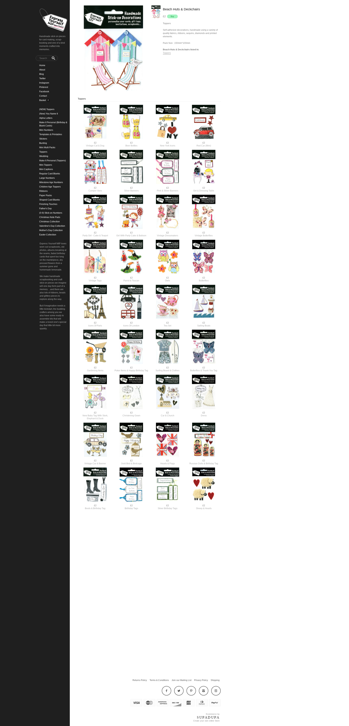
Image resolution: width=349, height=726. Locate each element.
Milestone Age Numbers (51, 182)
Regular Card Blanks (49, 173)
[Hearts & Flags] (167, 440)
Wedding (43, 156)
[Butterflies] (203, 257)
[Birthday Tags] (131, 485)
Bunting (43, 143)
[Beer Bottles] (131, 122)
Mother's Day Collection (51, 230)
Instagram (44, 83)
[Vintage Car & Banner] (95, 440)
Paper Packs (45, 195)
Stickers (43, 138)
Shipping (215, 680)
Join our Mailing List (181, 680)
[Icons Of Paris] (95, 302)
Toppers (43, 152)
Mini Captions (46, 169)
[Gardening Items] (95, 347)
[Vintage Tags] (95, 257)
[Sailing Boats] (203, 302)
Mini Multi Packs (47, 147)
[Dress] (203, 392)
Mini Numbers (46, 130)
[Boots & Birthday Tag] (95, 485)
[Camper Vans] (95, 167)
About (42, 69)
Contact (43, 96)
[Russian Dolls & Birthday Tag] (203, 440)
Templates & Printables (50, 134)
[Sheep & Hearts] (203, 485)
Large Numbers (47, 178)
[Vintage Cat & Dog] (95, 122)
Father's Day (45, 208)
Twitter (42, 78)
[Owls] (167, 257)
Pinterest (43, 87)
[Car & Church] (167, 392)
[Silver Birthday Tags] (167, 485)
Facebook (44, 91)
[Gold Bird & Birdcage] (131, 440)
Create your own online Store (206, 721)
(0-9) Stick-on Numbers (50, 213)
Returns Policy (140, 680)
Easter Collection (47, 234)
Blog (41, 74)
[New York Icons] (167, 122)
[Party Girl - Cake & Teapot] (95, 212)
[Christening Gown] (131, 392)
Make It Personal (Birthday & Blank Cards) (53, 124)
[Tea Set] (167, 302)
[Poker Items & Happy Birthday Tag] (131, 347)
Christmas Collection (49, 221)
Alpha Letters (45, 118)
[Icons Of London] (131, 302)
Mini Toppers (45, 165)
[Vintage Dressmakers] (167, 212)
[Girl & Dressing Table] (203, 167)
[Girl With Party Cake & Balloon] (131, 212)
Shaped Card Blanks (49, 200)
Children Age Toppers (50, 186)
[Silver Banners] (131, 167)
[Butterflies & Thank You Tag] (203, 347)
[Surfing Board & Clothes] (167, 347)
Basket (43, 100)
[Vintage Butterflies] (203, 212)
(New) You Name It (48, 113)
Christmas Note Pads (49, 217)
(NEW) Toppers (46, 109)
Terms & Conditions (159, 680)
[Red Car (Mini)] (203, 122)
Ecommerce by (213, 714)
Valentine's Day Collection (52, 226)
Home (42, 65)
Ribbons (43, 191)
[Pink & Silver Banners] (167, 167)
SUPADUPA (208, 717)
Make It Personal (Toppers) (52, 160)
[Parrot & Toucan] (131, 257)
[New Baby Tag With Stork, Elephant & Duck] (95, 392)
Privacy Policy (201, 680)
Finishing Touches (48, 204)
